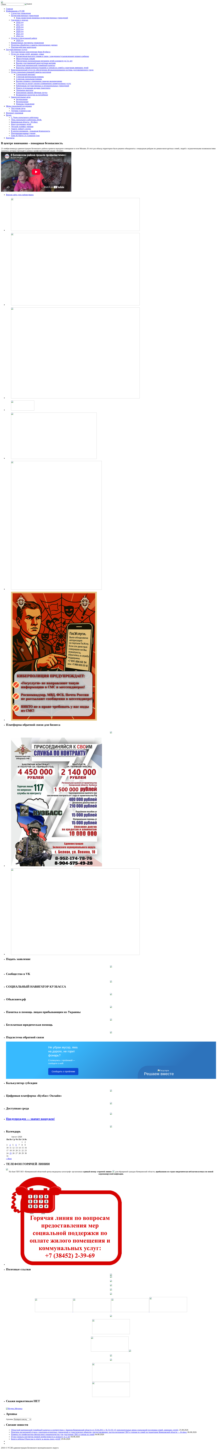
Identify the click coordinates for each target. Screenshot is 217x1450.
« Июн (9, 1159)
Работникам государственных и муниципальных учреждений (42, 86)
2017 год (19, 25)
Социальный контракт (25, 74)
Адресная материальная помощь (30, 77)
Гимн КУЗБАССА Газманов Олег (25, 136)
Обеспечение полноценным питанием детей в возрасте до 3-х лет (44, 61)
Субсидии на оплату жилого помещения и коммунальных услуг (43, 83)
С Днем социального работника (24, 117)
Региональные (22, 102)
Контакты (10, 138)
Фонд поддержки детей (21, 124)
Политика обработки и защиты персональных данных (34, 45)
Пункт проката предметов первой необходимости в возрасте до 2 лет (40, 1437)
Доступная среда (18, 108)
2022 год (19, 36)
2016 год (19, 22)
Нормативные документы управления (27, 43)
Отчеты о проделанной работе (24, 38)
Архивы (9, 1419)
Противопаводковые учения (23, 133)
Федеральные (22, 99)
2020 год (19, 31)
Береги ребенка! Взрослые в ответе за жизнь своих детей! (36, 1439)
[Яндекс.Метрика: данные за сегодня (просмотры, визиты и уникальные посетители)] (14, 1408)
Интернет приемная (14, 113)
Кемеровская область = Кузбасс (24, 122)
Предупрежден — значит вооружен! (30, 1118)
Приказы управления (25, 104)
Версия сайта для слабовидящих (20, 195)
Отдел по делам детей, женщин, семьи (27, 54)
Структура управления (21, 13)
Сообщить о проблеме (63, 1071)
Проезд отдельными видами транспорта (33, 88)
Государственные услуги (16, 49)
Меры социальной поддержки (19, 106)
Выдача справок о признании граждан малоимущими (39, 81)
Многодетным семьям (25, 59)
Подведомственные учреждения (25, 15)
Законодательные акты (21, 97)
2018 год (19, 27)
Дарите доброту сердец (21, 129)
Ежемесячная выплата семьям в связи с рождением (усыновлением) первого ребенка (52, 56)
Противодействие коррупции (23, 47)
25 (11, 1153)
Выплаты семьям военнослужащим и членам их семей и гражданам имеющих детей (52, 68)
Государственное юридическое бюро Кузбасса (30, 52)
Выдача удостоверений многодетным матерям (36, 63)
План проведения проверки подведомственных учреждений (42, 18)
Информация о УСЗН (15, 11)
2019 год (19, 29)
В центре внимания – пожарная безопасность (30, 131)
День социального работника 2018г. (26, 120)
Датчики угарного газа (21, 111)
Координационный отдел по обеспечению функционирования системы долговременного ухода (52, 70)
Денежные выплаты (24, 90)
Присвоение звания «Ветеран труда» (32, 92)
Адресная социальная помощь (29, 79)
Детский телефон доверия (22, 126)
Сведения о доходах (19, 20)
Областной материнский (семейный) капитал (35, 65)
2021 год (19, 34)
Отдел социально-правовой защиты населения (31, 72)
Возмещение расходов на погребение (32, 95)
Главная (9, 9)
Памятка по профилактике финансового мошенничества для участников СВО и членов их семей (52, 1434)
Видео (8, 115)
